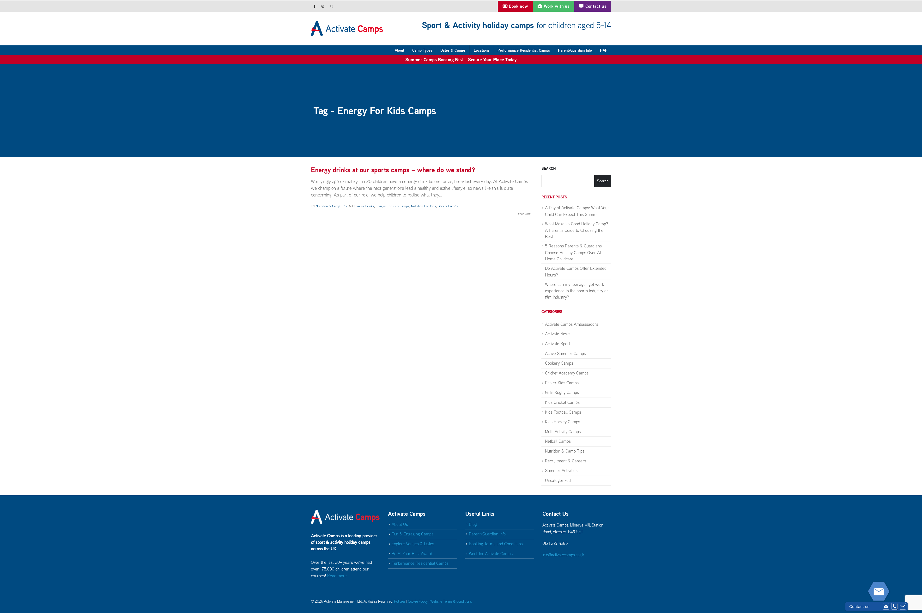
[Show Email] (886, 606)
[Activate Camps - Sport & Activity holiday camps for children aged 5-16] (347, 28)
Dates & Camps (453, 50)
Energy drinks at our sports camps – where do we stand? (393, 169)
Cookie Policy (418, 601)
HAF (603, 50)
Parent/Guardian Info (575, 50)
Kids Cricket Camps (562, 402)
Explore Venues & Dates (413, 543)
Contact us (596, 6)
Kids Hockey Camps (562, 421)
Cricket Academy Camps (566, 373)
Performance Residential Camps (523, 50)
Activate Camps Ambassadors (571, 324)
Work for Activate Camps (491, 553)
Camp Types (422, 50)
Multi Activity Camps (563, 431)
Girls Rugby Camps (562, 392)
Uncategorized (558, 480)
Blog (473, 524)
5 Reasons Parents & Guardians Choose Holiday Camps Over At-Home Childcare (574, 252)
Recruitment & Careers (565, 461)
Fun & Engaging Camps (412, 534)
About (399, 50)
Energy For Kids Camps (392, 206)
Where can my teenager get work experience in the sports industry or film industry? (576, 291)
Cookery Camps (559, 363)
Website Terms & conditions (451, 601)
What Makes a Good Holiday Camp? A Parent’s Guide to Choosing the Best (576, 230)
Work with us (556, 6)
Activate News (557, 334)
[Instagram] (322, 6)
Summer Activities (561, 470)
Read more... (525, 214)
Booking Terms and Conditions (496, 543)
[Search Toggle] (332, 6)
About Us (400, 524)
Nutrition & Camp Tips (331, 206)
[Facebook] (314, 6)
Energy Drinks (364, 206)
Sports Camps (448, 206)
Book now (518, 6)
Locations (481, 50)
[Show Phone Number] (894, 606)
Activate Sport (557, 343)
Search (548, 168)
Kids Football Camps (563, 412)
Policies (400, 601)
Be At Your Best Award (412, 553)
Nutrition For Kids (423, 206)
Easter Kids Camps (562, 383)
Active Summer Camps (565, 353)
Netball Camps (558, 441)
